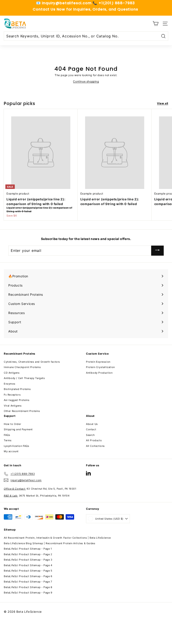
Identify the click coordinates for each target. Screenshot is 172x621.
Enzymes (9, 383)
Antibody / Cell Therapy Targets (24, 378)
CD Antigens (12, 372)
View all (162, 103)
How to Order (12, 424)
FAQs (7, 435)
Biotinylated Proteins (17, 389)
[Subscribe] (157, 251)
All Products (94, 440)
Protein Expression (98, 361)
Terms (8, 440)
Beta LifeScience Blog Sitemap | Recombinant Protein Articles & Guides (49, 543)
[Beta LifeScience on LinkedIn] (88, 473)
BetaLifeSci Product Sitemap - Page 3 (28, 559)
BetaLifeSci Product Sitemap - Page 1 (28, 548)
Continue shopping (86, 81)
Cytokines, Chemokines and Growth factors (32, 361)
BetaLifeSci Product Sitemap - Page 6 (28, 576)
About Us (92, 424)
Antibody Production (99, 372)
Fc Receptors (12, 394)
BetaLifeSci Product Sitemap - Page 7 (28, 581)
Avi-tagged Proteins (16, 400)
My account (11, 451)
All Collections (95, 446)
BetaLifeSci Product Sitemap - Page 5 (28, 570)
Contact (91, 429)
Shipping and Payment (18, 429)
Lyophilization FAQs (16, 446)
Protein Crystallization (100, 367)
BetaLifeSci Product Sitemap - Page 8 (28, 587)
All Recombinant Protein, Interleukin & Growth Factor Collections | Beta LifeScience (57, 537)
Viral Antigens (13, 405)
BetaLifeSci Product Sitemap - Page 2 (28, 554)
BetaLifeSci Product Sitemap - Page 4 (28, 565)
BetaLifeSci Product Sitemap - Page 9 (28, 592)
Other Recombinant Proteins (22, 411)
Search (90, 435)
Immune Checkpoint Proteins (22, 367)
